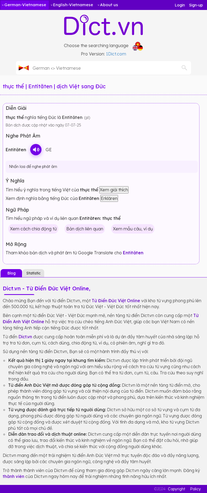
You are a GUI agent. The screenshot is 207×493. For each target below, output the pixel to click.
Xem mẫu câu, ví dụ (133, 228)
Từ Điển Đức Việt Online (116, 300)
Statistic (33, 273)
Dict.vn (25, 336)
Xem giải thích (114, 189)
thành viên (13, 476)
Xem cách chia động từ (33, 228)
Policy (195, 489)
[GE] (36, 149)
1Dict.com (116, 54)
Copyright (176, 489)
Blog (11, 273)
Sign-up (196, 5)
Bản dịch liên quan (84, 228)
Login (180, 5)
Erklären (109, 198)
